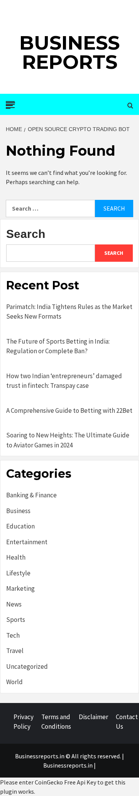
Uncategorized (27, 666)
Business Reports (69, 52)
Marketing (20, 588)
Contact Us (127, 722)
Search (25, 234)
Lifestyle (18, 573)
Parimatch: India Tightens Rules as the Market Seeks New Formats (69, 311)
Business (18, 511)
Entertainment (26, 542)
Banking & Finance (31, 495)
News (14, 604)
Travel (15, 650)
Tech (13, 635)
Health (15, 557)
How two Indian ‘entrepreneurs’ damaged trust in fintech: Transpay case (64, 381)
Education (20, 526)
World (14, 682)
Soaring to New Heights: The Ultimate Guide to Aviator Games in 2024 (67, 440)
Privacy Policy (24, 722)
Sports (15, 619)
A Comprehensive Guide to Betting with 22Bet (69, 410)
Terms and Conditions (56, 722)
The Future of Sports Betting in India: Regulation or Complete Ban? (58, 346)
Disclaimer (93, 717)
